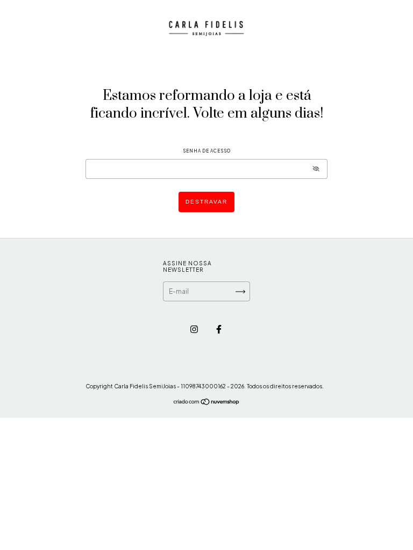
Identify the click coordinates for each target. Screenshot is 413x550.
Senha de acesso (207, 151)
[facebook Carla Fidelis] (219, 329)
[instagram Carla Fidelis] (194, 329)
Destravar (206, 202)
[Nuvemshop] (206, 403)
